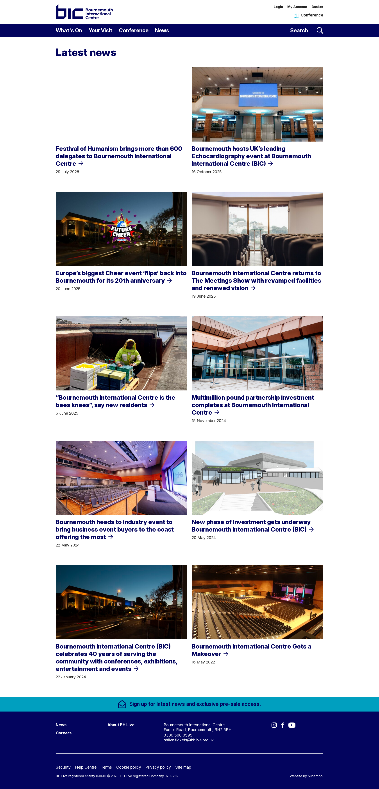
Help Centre (86, 767)
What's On (69, 30)
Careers (64, 733)
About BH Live (120, 725)
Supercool (315, 776)
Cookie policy (128, 767)
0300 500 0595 (178, 735)
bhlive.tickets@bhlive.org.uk (189, 740)
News (162, 30)
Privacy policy (158, 767)
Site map (183, 767)
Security (63, 767)
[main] (189, 367)
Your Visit (100, 30)
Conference (133, 30)
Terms (106, 767)
